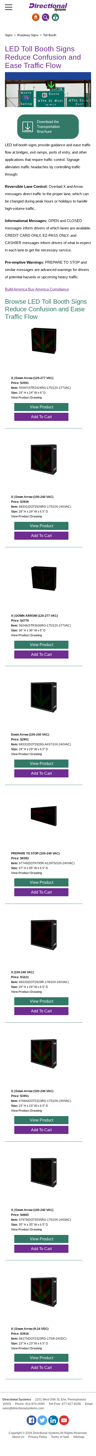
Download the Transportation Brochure (48, 127)
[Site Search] (45, 17)
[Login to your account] (35, 17)
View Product (41, 407)
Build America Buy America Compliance (37, 289)
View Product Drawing (26, 397)
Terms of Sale (60, 1437)
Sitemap (78, 1437)
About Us (18, 1437)
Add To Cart (41, 417)
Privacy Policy (37, 1437)
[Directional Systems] (48, 7)
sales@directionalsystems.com (23, 1408)
